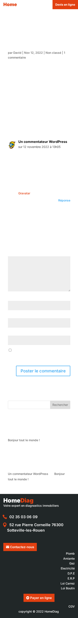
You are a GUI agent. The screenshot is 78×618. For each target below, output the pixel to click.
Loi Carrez (68, 583)
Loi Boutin (68, 588)
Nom (12, 298)
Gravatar (24, 193)
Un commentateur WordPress (42, 142)
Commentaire (18, 254)
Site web (14, 333)
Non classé (53, 52)
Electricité (68, 568)
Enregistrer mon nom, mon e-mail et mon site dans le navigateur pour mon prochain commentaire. (38, 355)
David (17, 52)
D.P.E (71, 573)
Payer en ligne (41, 598)
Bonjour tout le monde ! (24, 440)
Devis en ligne (65, 4)
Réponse (64, 200)
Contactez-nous (22, 547)
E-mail (13, 315)
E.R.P (71, 578)
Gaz (72, 563)
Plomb (70, 553)
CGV (71, 606)
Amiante (69, 558)
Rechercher (60, 404)
